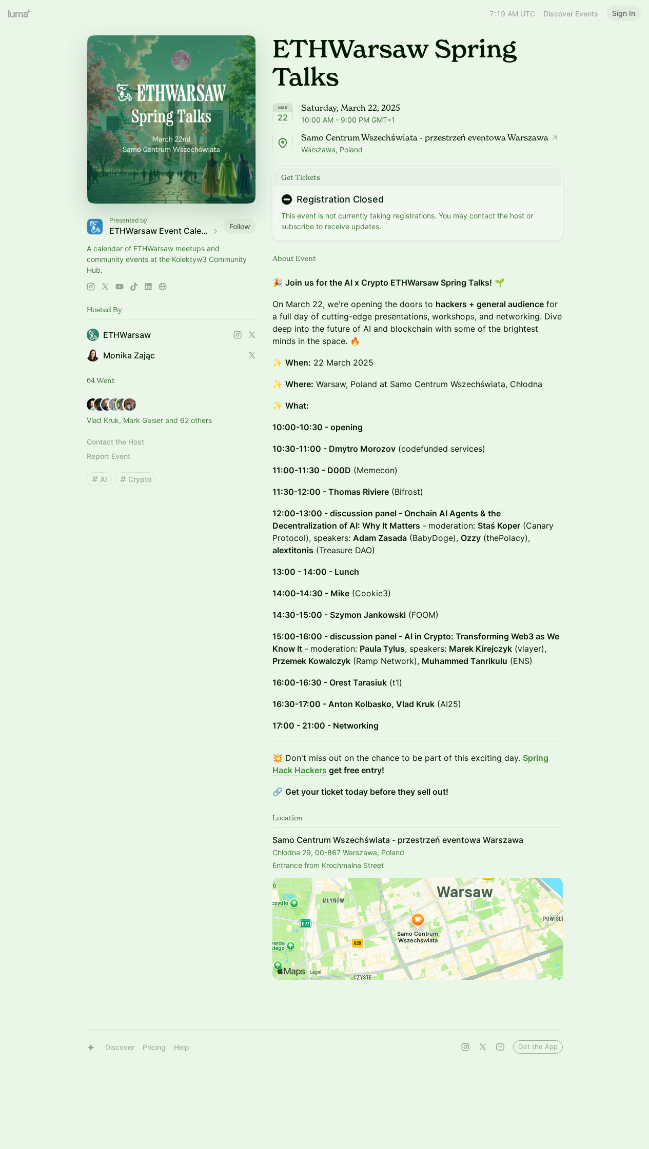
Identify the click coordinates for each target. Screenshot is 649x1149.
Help (181, 1047)
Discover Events (570, 13)
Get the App (538, 1046)
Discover (119, 1047)
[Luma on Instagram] (465, 1047)
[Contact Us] (500, 1047)
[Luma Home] (19, 13)
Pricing (154, 1047)
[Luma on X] (482, 1047)
